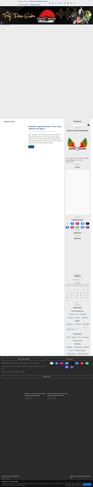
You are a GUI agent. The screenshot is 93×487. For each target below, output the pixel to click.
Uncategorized (51, 131)
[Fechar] (91, 480)
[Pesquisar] (88, 125)
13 (77, 292)
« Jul (77, 302)
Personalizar (68, 484)
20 (77, 295)
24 (67, 297)
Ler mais (31, 146)
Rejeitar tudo (78, 484)
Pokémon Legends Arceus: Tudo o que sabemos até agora (44, 128)
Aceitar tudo (87, 484)
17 (67, 295)
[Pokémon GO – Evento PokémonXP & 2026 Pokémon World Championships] (35, 386)
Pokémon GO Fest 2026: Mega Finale (38, 1)
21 (80, 295)
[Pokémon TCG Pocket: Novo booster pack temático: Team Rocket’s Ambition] (58, 386)
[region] (46, 483)
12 (74, 292)
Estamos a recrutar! (36, 4)
